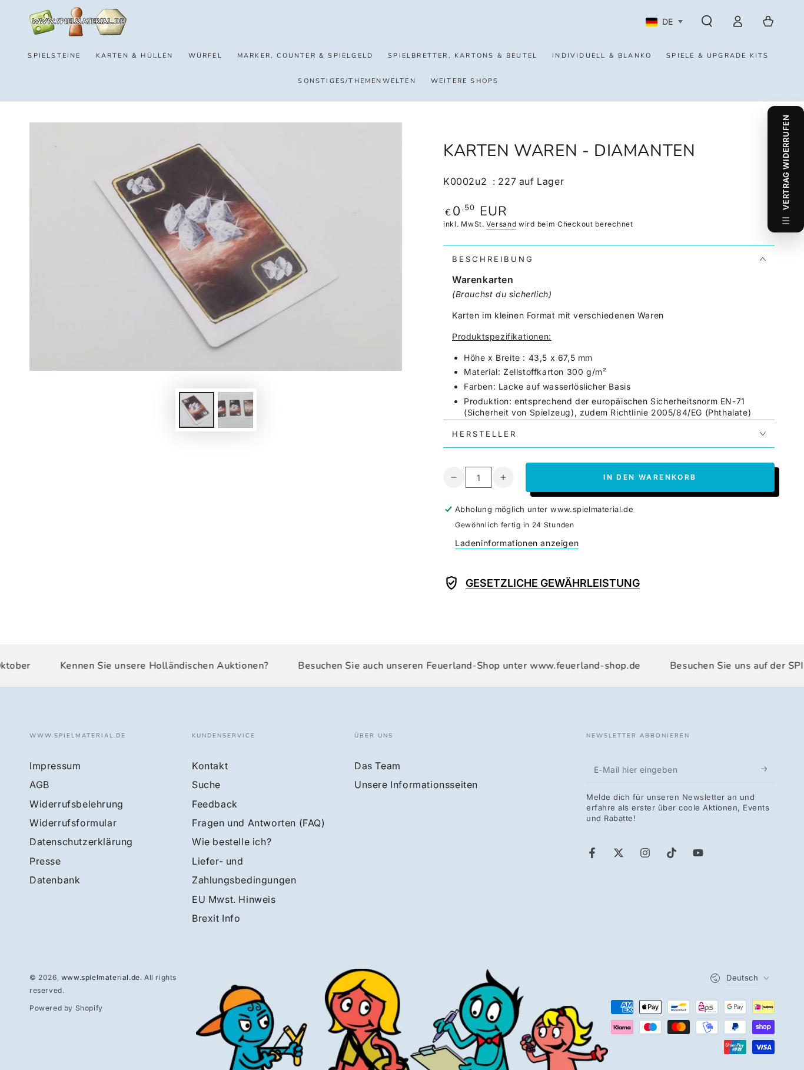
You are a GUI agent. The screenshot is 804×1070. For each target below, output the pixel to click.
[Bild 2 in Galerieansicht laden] (235, 410)
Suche (206, 784)
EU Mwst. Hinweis (234, 899)
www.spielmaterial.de (100, 977)
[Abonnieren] (768, 769)
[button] (707, 21)
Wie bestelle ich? (231, 842)
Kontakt (210, 766)
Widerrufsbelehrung (76, 804)
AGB (39, 784)
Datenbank (54, 880)
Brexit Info (216, 918)
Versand (501, 224)
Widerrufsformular (73, 823)
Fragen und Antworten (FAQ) (258, 823)
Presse (45, 861)
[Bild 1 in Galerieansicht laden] (196, 410)
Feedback (215, 804)
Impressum (55, 766)
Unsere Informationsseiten (416, 784)
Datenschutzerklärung (81, 842)
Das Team (377, 766)
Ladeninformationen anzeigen (517, 543)
